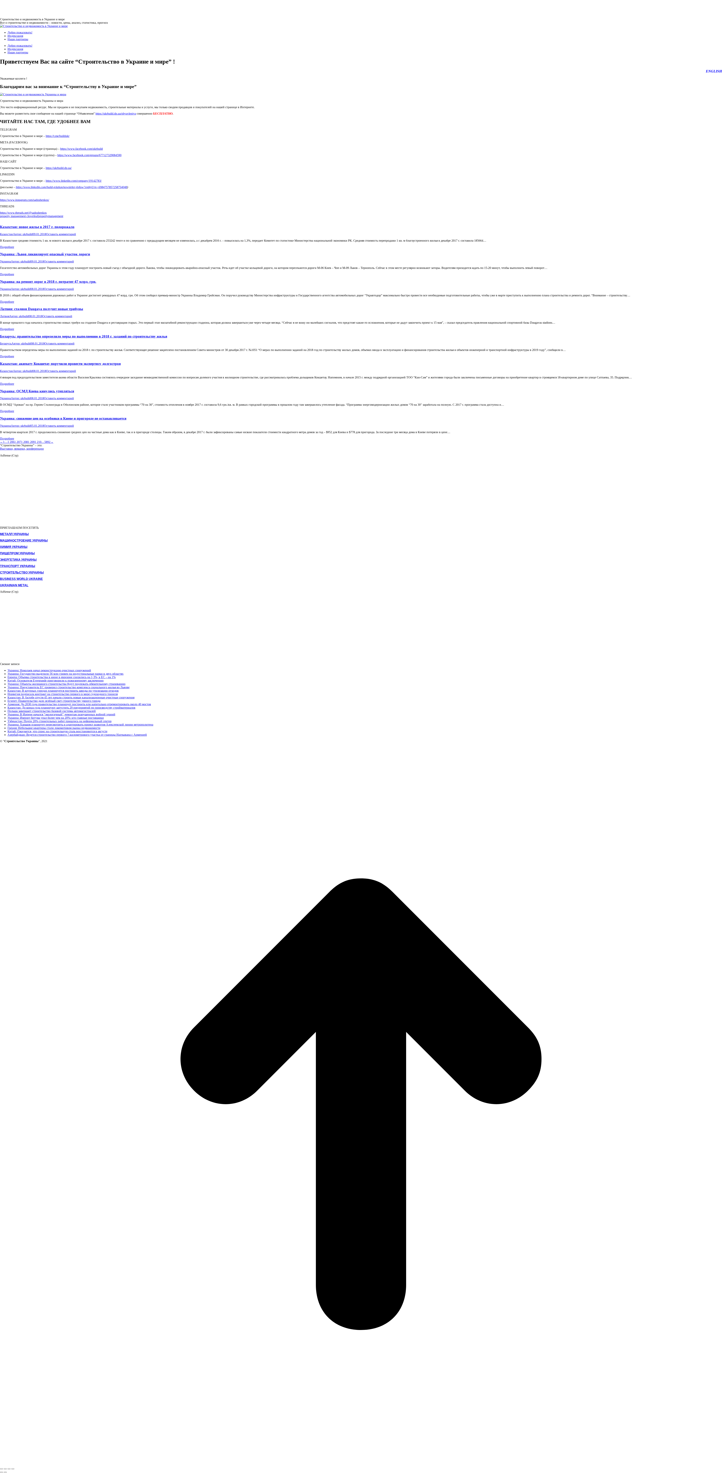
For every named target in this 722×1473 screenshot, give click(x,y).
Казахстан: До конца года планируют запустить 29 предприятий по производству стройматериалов (71, 707)
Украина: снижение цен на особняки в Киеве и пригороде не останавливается (63, 418)
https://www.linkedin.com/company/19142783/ (74, 180)
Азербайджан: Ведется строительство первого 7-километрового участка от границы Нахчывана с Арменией (77, 734)
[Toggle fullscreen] (9, 1468)
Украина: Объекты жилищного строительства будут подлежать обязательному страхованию (66, 684)
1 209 (31, 442)
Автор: (23, 234)
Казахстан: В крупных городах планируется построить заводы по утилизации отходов (63, 690)
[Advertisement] (68, 8)
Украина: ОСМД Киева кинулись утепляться (37, 391)
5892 (47, 442)
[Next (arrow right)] (5, 1472)
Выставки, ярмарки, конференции (22, 448)
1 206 (11, 442)
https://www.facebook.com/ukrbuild (81, 148)
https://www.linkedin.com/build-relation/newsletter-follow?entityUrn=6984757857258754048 (71, 187)
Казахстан (6, 234)
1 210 (38, 442)
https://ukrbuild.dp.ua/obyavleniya (116, 113)
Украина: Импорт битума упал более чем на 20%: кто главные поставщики (56, 717)
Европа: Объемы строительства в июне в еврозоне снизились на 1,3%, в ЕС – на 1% (62, 677)
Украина (5, 261)
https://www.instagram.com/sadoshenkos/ (24, 200)
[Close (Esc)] (1, 1468)
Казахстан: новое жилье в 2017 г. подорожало (37, 227)
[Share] (5, 1468)
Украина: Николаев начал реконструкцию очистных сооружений (49, 670)
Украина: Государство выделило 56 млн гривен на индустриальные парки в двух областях (66, 673)
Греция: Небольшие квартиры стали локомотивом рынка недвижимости (54, 728)
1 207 (17, 442)
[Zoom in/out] (12, 1468)
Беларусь (5, 343)
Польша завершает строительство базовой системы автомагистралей (52, 711)
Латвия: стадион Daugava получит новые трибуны (41, 309)
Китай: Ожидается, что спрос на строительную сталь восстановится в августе (57, 731)
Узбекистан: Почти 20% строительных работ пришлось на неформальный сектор (59, 721)
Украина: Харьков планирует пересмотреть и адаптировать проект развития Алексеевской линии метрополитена (80, 724)
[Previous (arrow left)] (1, 1472)
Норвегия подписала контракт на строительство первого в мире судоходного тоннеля (63, 694)
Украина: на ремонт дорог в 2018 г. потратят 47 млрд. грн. (48, 282)
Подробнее (7, 247)
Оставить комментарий (61, 234)
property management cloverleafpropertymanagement (31, 216)
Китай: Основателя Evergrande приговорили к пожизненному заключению (56, 680)
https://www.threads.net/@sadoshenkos (23, 212)
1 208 (24, 442)
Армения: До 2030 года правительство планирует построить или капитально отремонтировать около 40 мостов (79, 704)
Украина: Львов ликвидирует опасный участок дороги (45, 254)
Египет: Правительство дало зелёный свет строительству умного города (54, 700)
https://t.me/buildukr (57, 136)
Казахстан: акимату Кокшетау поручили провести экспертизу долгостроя (60, 364)
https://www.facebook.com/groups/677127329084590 (89, 155)
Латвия (4, 316)
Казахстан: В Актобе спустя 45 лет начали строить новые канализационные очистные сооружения (71, 697)
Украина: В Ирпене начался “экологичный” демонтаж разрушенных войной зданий (61, 714)
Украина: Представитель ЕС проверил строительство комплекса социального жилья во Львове (69, 687)
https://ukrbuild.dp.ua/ (59, 168)
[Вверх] (361, 1464)
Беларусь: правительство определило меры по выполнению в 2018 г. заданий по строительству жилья (83, 336)
